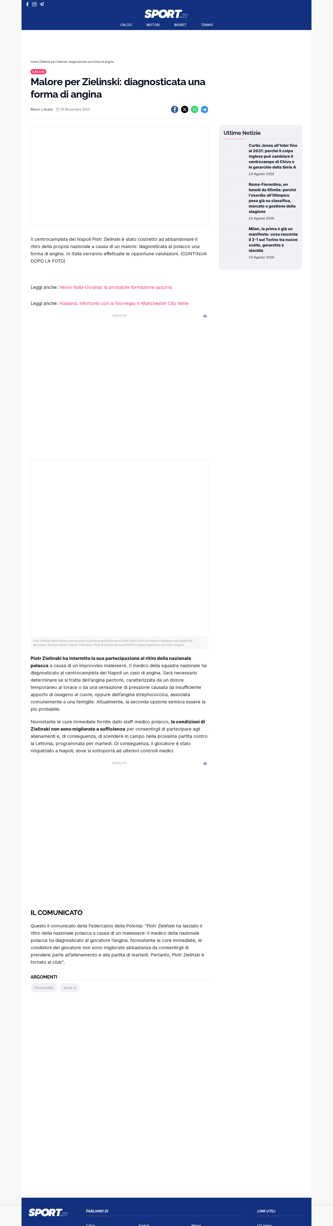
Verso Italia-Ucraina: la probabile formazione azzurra (115, 287)
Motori (153, 25)
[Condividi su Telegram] (204, 109)
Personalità (43, 987)
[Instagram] (35, 4)
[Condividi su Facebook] (174, 109)
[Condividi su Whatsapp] (194, 109)
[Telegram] (43, 4)
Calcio (126, 25)
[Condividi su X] (184, 109)
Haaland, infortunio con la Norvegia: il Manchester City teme (124, 303)
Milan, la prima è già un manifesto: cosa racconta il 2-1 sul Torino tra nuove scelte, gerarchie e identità (273, 240)
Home (35, 61)
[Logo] (166, 14)
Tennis (207, 25)
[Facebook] (28, 4)
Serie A (69, 987)
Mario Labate (42, 109)
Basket (180, 25)
